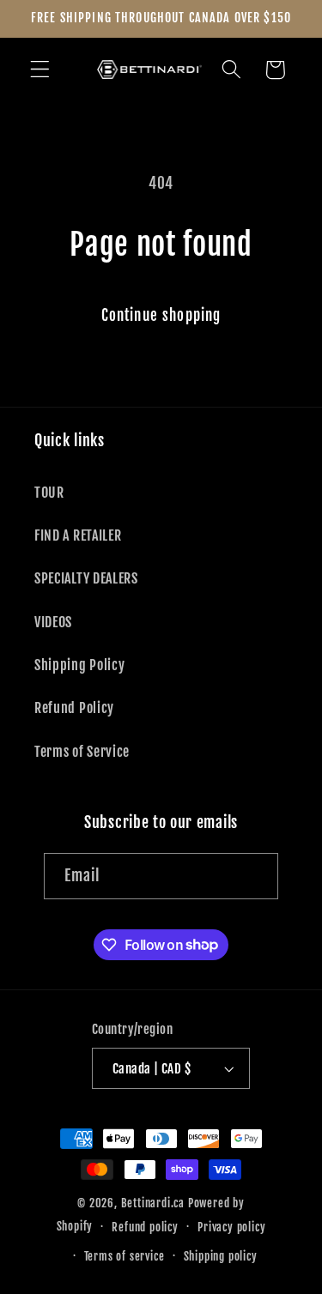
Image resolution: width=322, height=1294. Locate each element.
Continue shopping (161, 315)
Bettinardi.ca (153, 1203)
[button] (40, 70)
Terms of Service (82, 751)
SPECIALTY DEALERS (86, 578)
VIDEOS (53, 622)
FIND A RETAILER (77, 535)
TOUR (49, 492)
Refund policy (145, 1227)
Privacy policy (231, 1227)
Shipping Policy (79, 665)
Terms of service (124, 1256)
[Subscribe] (256, 876)
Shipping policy (221, 1256)
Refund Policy (74, 708)
